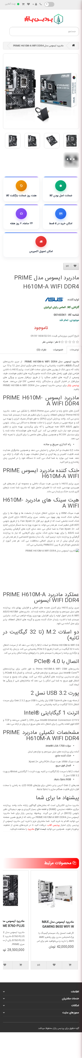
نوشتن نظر (47, 342)
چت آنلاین (10, 4)
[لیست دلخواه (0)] (28, 5)
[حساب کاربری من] (34, 5)
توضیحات (74, 350)
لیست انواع (37, 829)
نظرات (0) (41, 350)
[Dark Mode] (49, 4)
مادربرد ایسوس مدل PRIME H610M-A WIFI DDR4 (38, 46)
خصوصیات (58, 350)
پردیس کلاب (53, 825)
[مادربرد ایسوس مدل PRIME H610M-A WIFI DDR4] (41, 91)
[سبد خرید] (23, 5)
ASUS (68, 366)
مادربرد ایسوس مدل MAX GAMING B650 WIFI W (58, 924)
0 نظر (57, 342)
